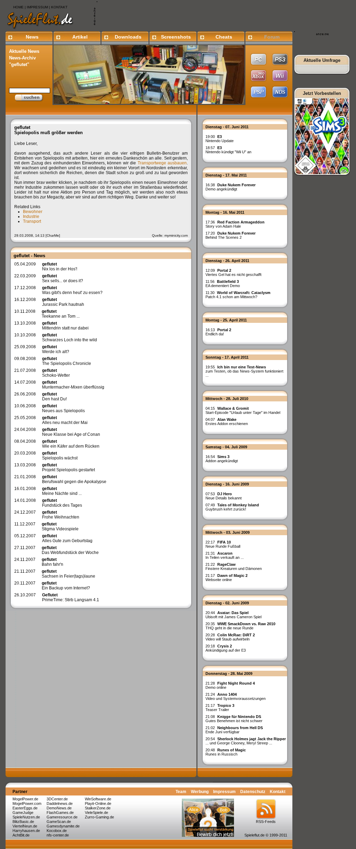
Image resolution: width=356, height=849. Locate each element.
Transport (32, 221)
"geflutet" (19, 64)
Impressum (224, 791)
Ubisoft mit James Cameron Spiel (233, 615)
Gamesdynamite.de (63, 826)
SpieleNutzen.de (26, 817)
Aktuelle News (24, 51)
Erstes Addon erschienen (226, 421)
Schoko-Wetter (56, 373)
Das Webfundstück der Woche (70, 550)
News (32, 37)
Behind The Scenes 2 (230, 235)
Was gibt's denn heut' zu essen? (72, 290)
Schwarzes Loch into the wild (69, 337)
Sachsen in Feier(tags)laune (68, 574)
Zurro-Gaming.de (99, 817)
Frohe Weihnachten (60, 515)
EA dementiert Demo (222, 283)
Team (181, 791)
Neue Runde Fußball (222, 544)
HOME (18, 7)
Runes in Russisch (225, 752)
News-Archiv (22, 57)
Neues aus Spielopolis (63, 408)
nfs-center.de (58, 835)
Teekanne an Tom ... (61, 314)
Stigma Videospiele (60, 526)
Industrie (31, 216)
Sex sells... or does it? (62, 278)
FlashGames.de (60, 812)
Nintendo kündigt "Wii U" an (228, 150)
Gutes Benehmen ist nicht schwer (233, 719)
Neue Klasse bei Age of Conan (71, 432)
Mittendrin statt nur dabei (65, 325)
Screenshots (176, 37)
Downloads (128, 37)
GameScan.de (59, 821)
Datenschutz (252, 791)
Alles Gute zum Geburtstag (67, 538)
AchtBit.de (21, 835)
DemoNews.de (59, 808)
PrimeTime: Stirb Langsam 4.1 (70, 597)
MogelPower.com (27, 803)
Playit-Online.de (98, 803)
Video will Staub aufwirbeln (230, 637)
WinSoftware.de (98, 799)
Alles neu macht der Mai (65, 420)
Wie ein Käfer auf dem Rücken (70, 444)
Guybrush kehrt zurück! (232, 507)
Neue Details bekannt (223, 496)
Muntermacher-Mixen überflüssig (73, 385)
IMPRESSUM (37, 7)
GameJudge (23, 812)
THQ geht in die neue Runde (240, 626)
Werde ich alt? (55, 349)
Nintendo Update (219, 138)
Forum (272, 37)
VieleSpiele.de (96, 812)
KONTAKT (59, 7)
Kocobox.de (57, 830)
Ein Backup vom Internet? (66, 585)
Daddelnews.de (60, 803)
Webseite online (226, 577)
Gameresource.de (62, 817)
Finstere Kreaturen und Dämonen (233, 566)
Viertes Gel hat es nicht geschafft (233, 272)
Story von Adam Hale (235, 224)
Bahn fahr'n (52, 562)
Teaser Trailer (219, 707)
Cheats (224, 37)
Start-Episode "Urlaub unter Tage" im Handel (242, 410)
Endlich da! (218, 332)
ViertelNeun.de (25, 826)
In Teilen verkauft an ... (224, 555)
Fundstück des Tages (62, 503)
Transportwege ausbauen (162, 163)
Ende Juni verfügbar (234, 730)
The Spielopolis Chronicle (66, 361)
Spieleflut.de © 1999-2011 (265, 835)
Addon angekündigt (221, 459)
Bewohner (32, 211)
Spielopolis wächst (60, 455)
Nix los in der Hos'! (59, 266)
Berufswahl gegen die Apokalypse (74, 479)
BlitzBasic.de (23, 821)
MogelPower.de (25, 799)
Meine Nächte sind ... (62, 491)
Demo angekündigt (230, 187)
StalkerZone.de (98, 808)
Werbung (200, 791)
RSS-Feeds (266, 821)
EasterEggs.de (25, 808)
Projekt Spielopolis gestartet (68, 467)
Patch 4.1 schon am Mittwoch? (237, 295)
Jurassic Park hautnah (63, 302)
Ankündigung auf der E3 (225, 648)
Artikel (80, 37)
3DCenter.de (57, 799)
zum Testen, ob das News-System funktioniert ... (244, 371)
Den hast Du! (54, 396)
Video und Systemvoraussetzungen (235, 696)
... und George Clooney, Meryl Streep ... (245, 741)
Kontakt (277, 791)
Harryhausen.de (26, 830)
